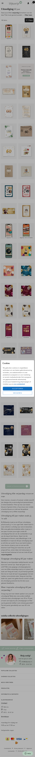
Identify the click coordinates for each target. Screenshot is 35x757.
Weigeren (17, 393)
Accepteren (17, 389)
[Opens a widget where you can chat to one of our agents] (27, 753)
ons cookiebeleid (19, 384)
